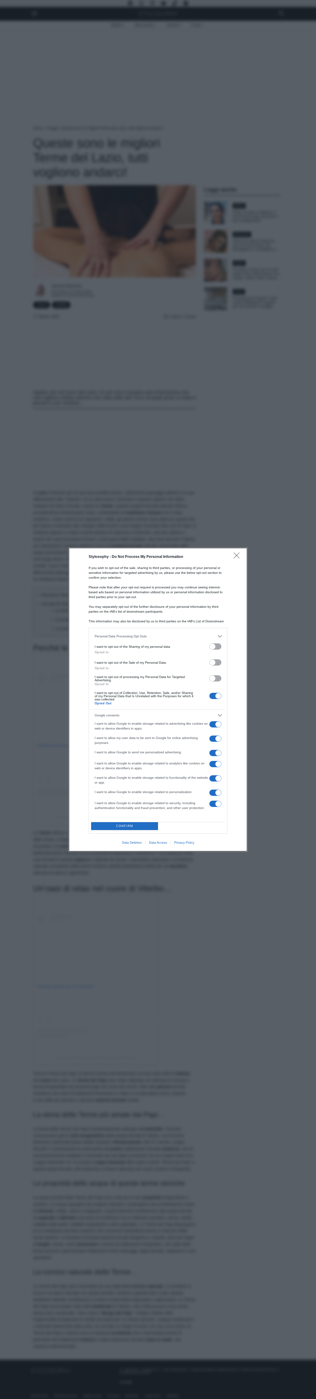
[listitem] (158, 636)
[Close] (238, 557)
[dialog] (158, 699)
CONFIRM (124, 826)
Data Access (158, 842)
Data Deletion (132, 842)
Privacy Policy (184, 842)
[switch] (215, 646)
